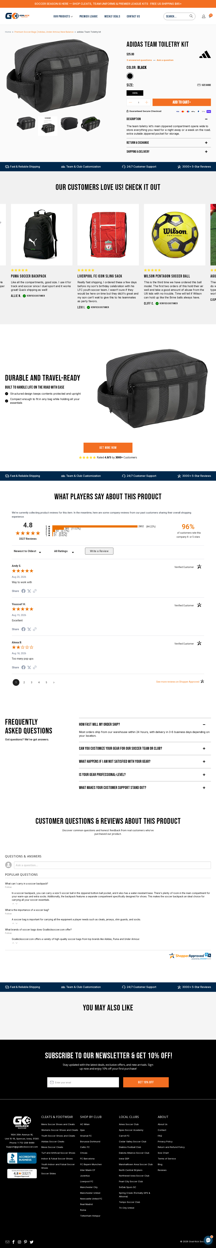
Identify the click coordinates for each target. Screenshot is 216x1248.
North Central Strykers (130, 1170)
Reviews (162, 1170)
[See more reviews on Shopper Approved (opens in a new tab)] (35, 591)
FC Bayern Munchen (91, 1164)
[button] (13, 904)
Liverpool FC (86, 1181)
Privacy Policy (165, 1141)
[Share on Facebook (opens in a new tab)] (23, 591)
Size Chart (163, 1152)
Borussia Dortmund (90, 1141)
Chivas (83, 1152)
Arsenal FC (86, 1135)
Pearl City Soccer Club (131, 1181)
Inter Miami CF (87, 1170)
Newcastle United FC (91, 1198)
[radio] (108, 526)
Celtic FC (85, 1147)
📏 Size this (154, 1211)
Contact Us (133, 16)
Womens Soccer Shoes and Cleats (59, 1130)
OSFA (135, 93)
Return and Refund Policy (171, 1147)
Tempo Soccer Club (129, 1202)
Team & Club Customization (83, 166)
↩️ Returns (154, 1219)
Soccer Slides (48, 1173)
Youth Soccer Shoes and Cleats (58, 1135)
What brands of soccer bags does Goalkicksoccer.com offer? (38, 929)
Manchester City (89, 1187)
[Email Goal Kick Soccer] (7, 1242)
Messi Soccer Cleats (52, 1147)
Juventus (85, 1175)
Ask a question (165, 60)
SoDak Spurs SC (127, 1187)
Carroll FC (124, 1135)
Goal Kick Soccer (198, 1241)
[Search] (191, 16)
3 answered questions (139, 60)
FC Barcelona (87, 1158)
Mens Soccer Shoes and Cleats (58, 1124)
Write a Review (99, 551)
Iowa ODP (124, 1158)
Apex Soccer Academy (131, 1130)
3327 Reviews (31, 538)
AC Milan (85, 1124)
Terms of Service (167, 1158)
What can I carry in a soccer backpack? (26, 883)
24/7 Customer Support (141, 166)
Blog (160, 1164)
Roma (83, 1210)
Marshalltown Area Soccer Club (136, 1164)
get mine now (108, 448)
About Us (162, 1124)
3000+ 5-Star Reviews (196, 166)
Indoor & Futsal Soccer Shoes (57, 1158)
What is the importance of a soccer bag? (27, 910)
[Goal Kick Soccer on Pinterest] (25, 1242)
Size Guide (206, 85)
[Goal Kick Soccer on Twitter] (31, 1242)
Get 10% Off (146, 1082)
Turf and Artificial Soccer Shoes (58, 1152)
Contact (162, 1130)
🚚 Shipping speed (176, 1211)
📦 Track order (199, 1211)
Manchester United (90, 1193)
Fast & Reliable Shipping (25, 166)
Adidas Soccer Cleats (52, 1141)
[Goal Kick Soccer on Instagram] (19, 1242)
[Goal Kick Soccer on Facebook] (13, 1242)
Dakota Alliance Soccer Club (134, 1152)
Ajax (82, 1130)
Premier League (88, 16)
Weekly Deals (112, 16)
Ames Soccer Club (129, 1124)
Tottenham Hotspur (90, 1215)
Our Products (61, 16)
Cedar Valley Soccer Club (132, 1141)
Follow (8, 887)
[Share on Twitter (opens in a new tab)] (29, 591)
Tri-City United (126, 1207)
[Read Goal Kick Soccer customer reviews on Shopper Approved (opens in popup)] (22, 1174)
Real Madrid (86, 1204)
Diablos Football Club (130, 1147)
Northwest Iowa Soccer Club (134, 1175)
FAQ (160, 1135)
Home (8, 32)
